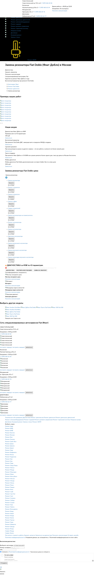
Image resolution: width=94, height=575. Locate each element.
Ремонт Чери (9, 522)
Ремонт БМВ (9, 430)
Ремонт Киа (8, 461)
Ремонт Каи (8, 459)
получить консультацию (24, 270)
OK (1, 567)
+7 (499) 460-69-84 (46, 3)
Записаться (8, 138)
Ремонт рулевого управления (20, 26)
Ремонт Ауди (9, 426)
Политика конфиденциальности (15, 537)
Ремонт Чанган (9, 520)
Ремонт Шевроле (10, 524)
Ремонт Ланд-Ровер (11, 465)
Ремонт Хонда (9, 515)
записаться (29, 347)
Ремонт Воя (8, 437)
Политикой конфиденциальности (19, 552)
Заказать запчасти (29, 535)
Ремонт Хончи (9, 518)
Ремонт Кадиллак (10, 457)
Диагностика (26, 417)
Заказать (11, 183)
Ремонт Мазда (9, 470)
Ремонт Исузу (9, 454)
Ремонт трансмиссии (37, 417)
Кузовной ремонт (16, 35)
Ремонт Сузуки (9, 502)
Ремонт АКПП (32, 60)
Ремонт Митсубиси (11, 476)
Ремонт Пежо (9, 485)
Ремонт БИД (9, 428)
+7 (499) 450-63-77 (40, 16)
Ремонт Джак (9, 443)
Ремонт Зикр (9, 450)
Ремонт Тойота (9, 507)
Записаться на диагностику (43, 535)
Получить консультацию (59, 10)
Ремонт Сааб (9, 491)
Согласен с (15, 552)
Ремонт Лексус (9, 467)
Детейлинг (14, 33)
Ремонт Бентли (10, 433)
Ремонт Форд (9, 511)
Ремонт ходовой (16, 24)
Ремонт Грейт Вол (10, 441)
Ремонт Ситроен (10, 498)
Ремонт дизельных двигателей (20, 19)
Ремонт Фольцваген (11, 509)
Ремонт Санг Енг (10, 494)
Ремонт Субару (10, 500)
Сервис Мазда (9, 531)
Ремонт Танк (9, 504)
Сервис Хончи (9, 533)
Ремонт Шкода (9, 526)
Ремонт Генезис (10, 439)
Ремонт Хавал (9, 513)
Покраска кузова (16, 30)
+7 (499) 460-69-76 (39, 12)
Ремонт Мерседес (10, 472)
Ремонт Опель (9, 483)
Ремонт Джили (9, 446)
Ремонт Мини (9, 474)
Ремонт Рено (9, 489)
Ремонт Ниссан (10, 478)
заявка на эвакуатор (40, 270)
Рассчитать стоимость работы (14, 535)
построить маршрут (6, 347)
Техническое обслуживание (13, 417)
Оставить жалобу (73, 535)
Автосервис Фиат (13, 84)
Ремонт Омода (9, 480)
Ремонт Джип (9, 448)
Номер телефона (5, 547)
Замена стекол (15, 37)
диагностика (10, 270)
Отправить (4, 563)
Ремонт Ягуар (9, 529)
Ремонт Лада (9, 463)
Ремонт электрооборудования (20, 22)
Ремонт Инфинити (10, 452)
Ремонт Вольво (10, 435)
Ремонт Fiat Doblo (13, 86)
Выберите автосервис (7, 545)
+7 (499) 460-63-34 (44, 7)
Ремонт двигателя (16, 17)
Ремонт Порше (9, 487)
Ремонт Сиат (9, 496)
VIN (1, 549)
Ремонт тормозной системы (19, 28)
